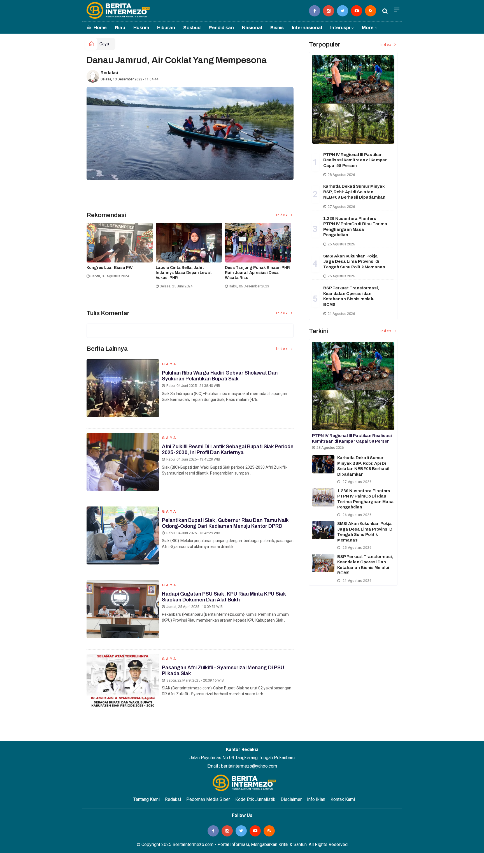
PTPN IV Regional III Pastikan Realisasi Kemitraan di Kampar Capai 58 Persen (355, 160)
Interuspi (340, 27)
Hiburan (166, 27)
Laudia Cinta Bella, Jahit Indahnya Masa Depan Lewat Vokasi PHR (184, 273)
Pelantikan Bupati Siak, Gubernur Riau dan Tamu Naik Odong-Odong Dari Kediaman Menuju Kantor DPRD (225, 523)
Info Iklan (316, 799)
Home (100, 27)
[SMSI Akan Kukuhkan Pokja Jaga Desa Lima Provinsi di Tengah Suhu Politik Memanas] (323, 530)
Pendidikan (221, 27)
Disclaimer (291, 799)
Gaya (104, 44)
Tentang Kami (146, 799)
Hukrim (141, 27)
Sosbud (192, 27)
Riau (120, 27)
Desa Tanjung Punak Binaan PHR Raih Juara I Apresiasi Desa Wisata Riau (257, 273)
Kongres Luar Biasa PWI (110, 268)
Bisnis (277, 27)
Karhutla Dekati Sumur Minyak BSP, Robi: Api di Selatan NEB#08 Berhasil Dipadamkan (354, 191)
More (368, 27)
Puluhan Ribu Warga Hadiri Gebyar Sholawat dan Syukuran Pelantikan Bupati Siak (220, 376)
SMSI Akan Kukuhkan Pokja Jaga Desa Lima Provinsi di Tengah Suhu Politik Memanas (354, 261)
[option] (121, 253)
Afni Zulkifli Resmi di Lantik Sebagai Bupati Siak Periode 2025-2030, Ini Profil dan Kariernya (228, 449)
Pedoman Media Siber (208, 799)
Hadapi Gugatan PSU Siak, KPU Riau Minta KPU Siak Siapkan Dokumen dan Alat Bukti (224, 597)
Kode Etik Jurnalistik (255, 799)
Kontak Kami (343, 799)
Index (283, 215)
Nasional (252, 27)
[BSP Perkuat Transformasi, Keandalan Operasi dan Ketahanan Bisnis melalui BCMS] (323, 563)
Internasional (307, 27)
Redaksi (109, 72)
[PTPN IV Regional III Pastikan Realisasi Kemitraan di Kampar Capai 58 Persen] (353, 99)
